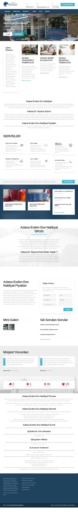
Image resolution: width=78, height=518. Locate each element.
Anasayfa (7, 11)
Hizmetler (25, 11)
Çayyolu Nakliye (25, 489)
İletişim (47, 11)
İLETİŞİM (8, 34)
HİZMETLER (18, 34)
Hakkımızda (16, 11)
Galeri (34, 11)
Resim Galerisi (68, 181)
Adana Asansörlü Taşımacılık (28, 60)
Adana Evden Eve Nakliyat (17, 505)
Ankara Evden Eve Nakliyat (28, 485)
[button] (4, 18)
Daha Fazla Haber (59, 212)
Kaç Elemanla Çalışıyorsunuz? (49, 329)
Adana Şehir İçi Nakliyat (47, 59)
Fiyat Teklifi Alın (67, 4)
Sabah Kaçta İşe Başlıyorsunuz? (49, 324)
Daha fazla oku (26, 80)
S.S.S (40, 11)
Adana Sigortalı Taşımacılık (65, 60)
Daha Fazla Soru (45, 339)
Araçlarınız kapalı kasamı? (48, 334)
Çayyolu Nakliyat (26, 487)
